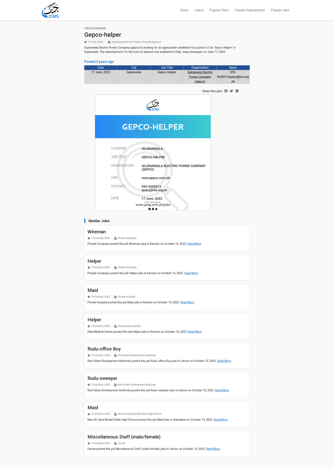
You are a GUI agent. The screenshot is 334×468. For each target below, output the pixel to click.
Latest (199, 10)
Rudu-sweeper (102, 378)
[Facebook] (226, 90)
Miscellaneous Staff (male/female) (124, 437)
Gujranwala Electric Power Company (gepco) (200, 76)
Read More (194, 244)
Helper (94, 261)
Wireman (97, 231)
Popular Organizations (250, 10)
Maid (93, 290)
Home (184, 10)
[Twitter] (231, 90)
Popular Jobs (280, 10)
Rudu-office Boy (104, 349)
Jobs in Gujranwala (95, 27)
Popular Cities (219, 10)
